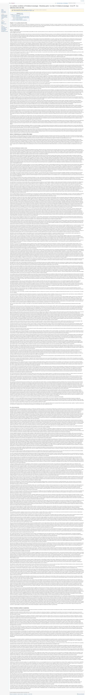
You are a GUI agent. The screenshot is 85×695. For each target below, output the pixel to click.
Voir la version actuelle (22, 10)
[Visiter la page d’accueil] (4, 4)
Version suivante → (29, 10)
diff (12, 10)
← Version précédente (16, 10)
